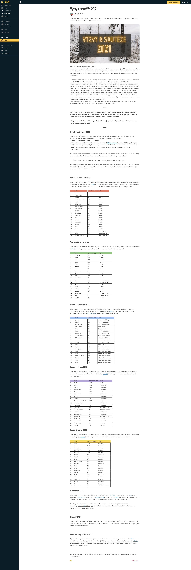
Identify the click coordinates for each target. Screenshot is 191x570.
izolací (116, 497)
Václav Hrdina (74, 249)
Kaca (92, 184)
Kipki (110, 311)
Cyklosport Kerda (112, 143)
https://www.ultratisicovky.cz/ (84, 506)
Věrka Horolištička (79, 13)
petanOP (105, 374)
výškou (130, 495)
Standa (82, 437)
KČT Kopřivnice (91, 313)
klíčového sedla (99, 497)
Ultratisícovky (113, 495)
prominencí (81, 497)
